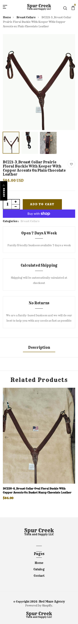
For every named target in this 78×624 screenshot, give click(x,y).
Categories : (11, 221)
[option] (39, 82)
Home (7, 17)
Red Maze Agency (52, 601)
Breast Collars (26, 17)
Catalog (39, 569)
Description (39, 347)
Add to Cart (42, 204)
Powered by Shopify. (39, 605)
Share (4, 192)
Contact (39, 575)
